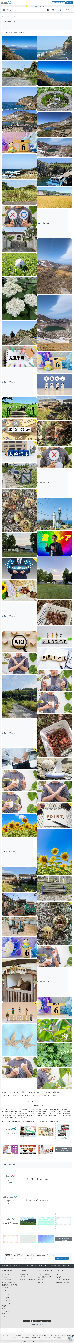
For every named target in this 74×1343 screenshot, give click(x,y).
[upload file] (47, 9)
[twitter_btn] (25, 1321)
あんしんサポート (43, 1282)
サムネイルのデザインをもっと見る (64, 1149)
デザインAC (5, 1311)
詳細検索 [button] (54, 9)
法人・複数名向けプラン (45, 1277)
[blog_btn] (36, 1321)
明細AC (4, 1316)
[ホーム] (25, 1341)
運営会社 (4, 1277)
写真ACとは (5, 1274)
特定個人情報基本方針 (8, 1282)
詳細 (55, 1337)
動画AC (4, 1308)
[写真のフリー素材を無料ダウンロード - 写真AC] (6, 2)
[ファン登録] (33, 1341)
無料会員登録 (24, 1274)
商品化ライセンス (43, 1279)
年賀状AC (5, 1306)
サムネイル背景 (20, 1092)
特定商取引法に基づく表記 (9, 1285)
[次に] (49, 1101)
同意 (59, 1337)
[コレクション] (40, 1341)
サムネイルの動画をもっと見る (64, 1239)
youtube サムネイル (36, 1092)
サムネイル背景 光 (11, 1095)
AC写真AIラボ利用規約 (62, 1282)
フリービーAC (6, 1303)
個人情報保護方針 (7, 1279)
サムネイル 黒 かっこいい (29, 1095)
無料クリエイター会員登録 (27, 1279)
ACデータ (5, 1314)
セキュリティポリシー (8, 1290)
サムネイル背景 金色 (53, 1092)
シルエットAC (6, 1300)
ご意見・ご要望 (45, 1321)
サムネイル (11, 16)
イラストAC (5, 1298)
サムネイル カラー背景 (49, 1095)
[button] (59, 2)
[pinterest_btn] (32, 1321)
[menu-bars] (3, 10)
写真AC (4, 16)
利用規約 (59, 1277)
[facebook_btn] (28, 1321)
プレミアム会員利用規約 (63, 1279)
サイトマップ (6, 1287)
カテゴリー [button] (67, 10)
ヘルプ (58, 1274)
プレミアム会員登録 (26, 1277)
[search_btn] (60, 9)
